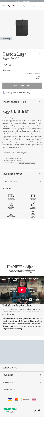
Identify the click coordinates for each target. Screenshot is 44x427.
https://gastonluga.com (27, 163)
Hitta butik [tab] (8, 189)
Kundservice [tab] (9, 181)
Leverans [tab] (7, 375)
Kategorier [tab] (8, 390)
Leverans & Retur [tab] (12, 174)
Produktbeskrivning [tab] (14, 102)
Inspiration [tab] (9, 382)
